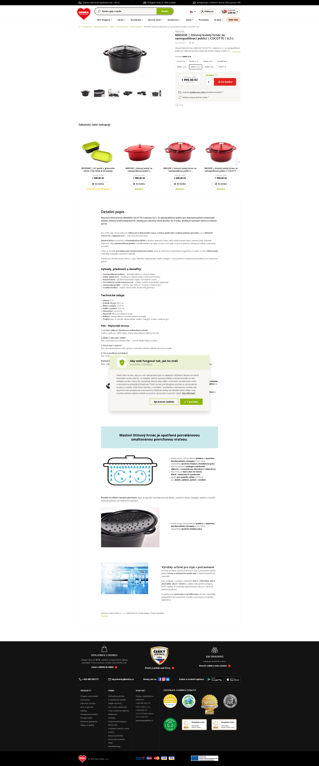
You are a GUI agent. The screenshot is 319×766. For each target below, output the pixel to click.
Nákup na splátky (87, 725)
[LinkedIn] (168, 679)
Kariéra (111, 732)
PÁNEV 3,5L (207, 61)
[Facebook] (160, 679)
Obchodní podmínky (116, 696)
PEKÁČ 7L (222, 67)
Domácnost (173, 19)
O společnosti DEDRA (117, 700)
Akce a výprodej (86, 707)
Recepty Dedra (86, 718)
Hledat (165, 11)
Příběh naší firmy (115, 703)
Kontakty (111, 718)
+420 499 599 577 (90, 679)
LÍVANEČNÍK (222, 61)
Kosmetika (136, 19)
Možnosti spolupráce (88, 721)
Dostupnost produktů (89, 714)
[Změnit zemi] (191, 11)
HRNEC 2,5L (181, 67)
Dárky (189, 19)
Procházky (204, 19)
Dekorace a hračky (87, 703)
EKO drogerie (103, 19)
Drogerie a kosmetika (89, 696)
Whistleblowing (114, 746)
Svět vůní (233, 19)
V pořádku (192, 401)
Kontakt (104, 616)
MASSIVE (179, 31)
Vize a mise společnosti (117, 707)
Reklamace (112, 714)
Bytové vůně (154, 19)
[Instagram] (164, 679)
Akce (219, 19)
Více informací (188, 393)
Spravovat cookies (164, 401)
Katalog (83, 710)
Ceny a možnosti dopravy (118, 710)
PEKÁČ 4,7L (194, 61)
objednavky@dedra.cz (123, 679)
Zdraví (120, 19)
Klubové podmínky (115, 736)
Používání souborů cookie (118, 728)
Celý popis (236, 51)
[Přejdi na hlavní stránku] (84, 13)
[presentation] (80, 162)
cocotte (181, 61)
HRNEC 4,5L (209, 67)
